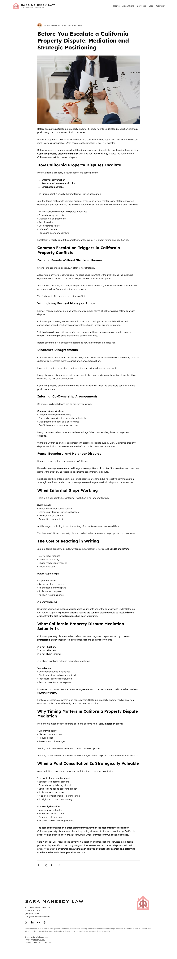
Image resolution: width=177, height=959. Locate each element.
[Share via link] (59, 865)
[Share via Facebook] (38, 865)
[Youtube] (38, 922)
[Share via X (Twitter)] (45, 865)
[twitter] (26, 922)
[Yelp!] (44, 922)
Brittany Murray (39, 940)
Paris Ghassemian (44, 942)
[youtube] (32, 922)
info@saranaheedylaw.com (37, 916)
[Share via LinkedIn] (52, 865)
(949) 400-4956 (32, 913)
